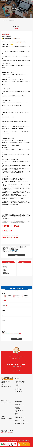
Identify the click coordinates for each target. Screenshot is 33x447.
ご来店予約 (17, 296)
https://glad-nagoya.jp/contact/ (21, 246)
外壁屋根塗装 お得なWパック (19, 405)
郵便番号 (3, 310)
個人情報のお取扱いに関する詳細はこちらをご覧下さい (10, 333)
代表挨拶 (17, 384)
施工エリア (17, 386)
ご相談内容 (3, 320)
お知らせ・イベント (18, 416)
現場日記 (4, 270)
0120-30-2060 (18, 364)
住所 (2, 315)
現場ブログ (5, 20)
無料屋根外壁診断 (17, 408)
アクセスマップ (18, 388)
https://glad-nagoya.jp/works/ (13, 249)
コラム (16, 414)
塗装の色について (6, 273)
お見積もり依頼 (8, 296)
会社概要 (17, 385)
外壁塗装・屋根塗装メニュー (19, 401)
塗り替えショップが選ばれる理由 (20, 381)
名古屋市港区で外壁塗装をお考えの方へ (21, 422)
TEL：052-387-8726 (4, 387)
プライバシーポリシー (18, 419)
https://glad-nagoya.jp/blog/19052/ (21, 247)
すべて (4, 264)
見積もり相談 (16, 370)
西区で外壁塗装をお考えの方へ (20, 425)
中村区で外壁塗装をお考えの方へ (20, 420)
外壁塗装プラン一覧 (18, 402)
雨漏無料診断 (17, 295)
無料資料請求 (26, 295)
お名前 (3, 300)
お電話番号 (3, 305)
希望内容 (3, 293)
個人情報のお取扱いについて (4, 332)
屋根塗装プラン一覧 (18, 404)
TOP (15, 377)
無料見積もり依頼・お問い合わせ (20, 417)
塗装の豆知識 (5, 272)
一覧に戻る (16, 255)
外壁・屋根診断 (8, 295)
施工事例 (16, 411)
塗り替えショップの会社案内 (19, 382)
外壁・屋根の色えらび (18, 391)
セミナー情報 (5, 267)
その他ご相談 (26, 296)
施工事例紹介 (5, 266)
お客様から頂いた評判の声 (19, 410)
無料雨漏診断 (17, 407)
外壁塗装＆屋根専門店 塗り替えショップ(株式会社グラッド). (16, 440)
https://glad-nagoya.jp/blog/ (13, 250)
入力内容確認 (16, 338)
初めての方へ (17, 378)
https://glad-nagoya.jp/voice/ (13, 248)
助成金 (4, 269)
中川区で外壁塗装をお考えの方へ (20, 423)
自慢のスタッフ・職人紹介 (19, 389)
